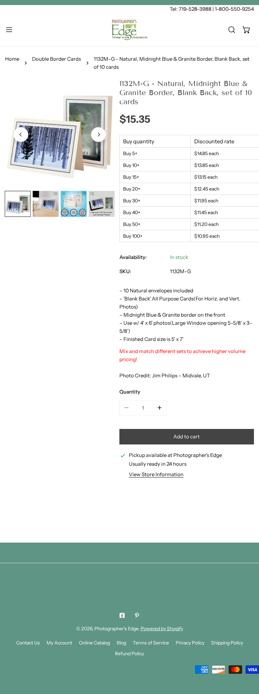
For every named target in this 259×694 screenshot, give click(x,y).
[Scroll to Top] (247, 658)
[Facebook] (122, 615)
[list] (59, 134)
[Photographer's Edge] (129, 30)
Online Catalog (94, 643)
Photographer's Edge (116, 629)
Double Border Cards (56, 59)
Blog (121, 643)
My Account (59, 643)
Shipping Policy (227, 643)
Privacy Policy (190, 643)
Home (12, 59)
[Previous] (20, 134)
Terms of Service (151, 643)
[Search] (231, 29)
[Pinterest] (137, 615)
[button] (246, 29)
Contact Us (28, 643)
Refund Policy (129, 653)
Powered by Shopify (162, 629)
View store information (156, 474)
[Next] (98, 134)
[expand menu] (9, 29)
